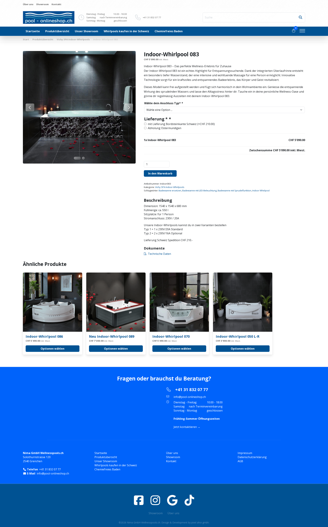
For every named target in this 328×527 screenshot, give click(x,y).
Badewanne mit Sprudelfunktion (234, 190)
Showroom (42, 4)
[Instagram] (155, 500)
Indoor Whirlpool (261, 190)
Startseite (33, 31)
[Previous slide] (30, 107)
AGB (240, 461)
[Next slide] (128, 107)
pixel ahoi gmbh (200, 522)
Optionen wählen (52, 348)
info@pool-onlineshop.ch (190, 397)
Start (26, 39)
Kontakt (56, 4)
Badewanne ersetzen (170, 190)
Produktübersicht (57, 31)
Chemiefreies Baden (169, 31)
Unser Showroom (86, 31)
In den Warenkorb (160, 173)
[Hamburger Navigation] (302, 31)
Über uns (28, 4)
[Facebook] (139, 500)
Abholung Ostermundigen (164, 128)
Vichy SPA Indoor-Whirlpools (73, 39)
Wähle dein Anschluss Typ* (163, 103)
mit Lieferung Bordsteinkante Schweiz (181, 124)
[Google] (172, 500)
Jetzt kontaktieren (185, 427)
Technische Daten (159, 254)
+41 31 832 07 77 (152, 17)
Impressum (245, 453)
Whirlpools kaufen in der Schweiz (126, 31)
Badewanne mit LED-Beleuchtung (199, 190)
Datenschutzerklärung (252, 457)
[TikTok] (189, 500)
